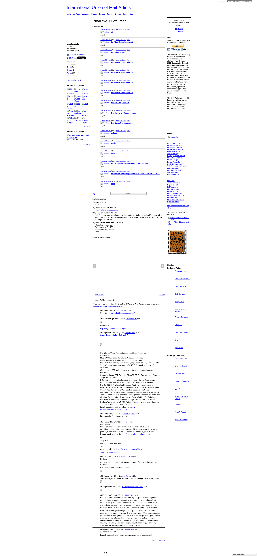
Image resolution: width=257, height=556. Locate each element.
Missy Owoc (179, 302)
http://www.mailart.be (174, 147)
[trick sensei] (77, 91)
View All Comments (158, 540)
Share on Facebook (76, 55)
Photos (69, 73)
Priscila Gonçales (181, 317)
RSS (94, 194)
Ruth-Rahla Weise (181, 332)
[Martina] (77, 106)
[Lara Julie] (170, 394)
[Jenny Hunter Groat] (170, 386)
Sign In (222, 2)
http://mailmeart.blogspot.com (106, 210)
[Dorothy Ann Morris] (77, 98)
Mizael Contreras (181, 420)
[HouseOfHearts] (77, 113)
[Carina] (70, 98)
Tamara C (123, 310)
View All (87, 126)
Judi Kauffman (180, 294)
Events (69, 67)
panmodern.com (173, 175)
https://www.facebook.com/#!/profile (130, 449)
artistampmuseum (173, 183)
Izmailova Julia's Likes (75, 80)
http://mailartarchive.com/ (176, 195)
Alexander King (180, 271)
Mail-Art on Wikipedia (175, 149)
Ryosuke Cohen (173, 202)
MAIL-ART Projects (174, 168)
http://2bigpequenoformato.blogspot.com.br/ (117, 329)
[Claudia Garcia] (170, 291)
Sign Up (216, 2)
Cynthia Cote (180, 374)
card (113, 184)
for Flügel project (118, 52)
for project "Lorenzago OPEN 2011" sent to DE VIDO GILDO (135, 174)
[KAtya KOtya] (77, 120)
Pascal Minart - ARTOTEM (180, 310)
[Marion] (170, 409)
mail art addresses (174, 170)
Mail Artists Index (173, 189)
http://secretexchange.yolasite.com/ (136, 434)
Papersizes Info (173, 185)
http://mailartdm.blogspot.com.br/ (122, 313)
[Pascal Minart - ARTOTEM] (170, 314)
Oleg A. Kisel (129, 495)
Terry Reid (124, 422)
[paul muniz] (170, 353)
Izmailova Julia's (121, 29)
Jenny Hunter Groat (182, 381)
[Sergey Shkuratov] (85, 113)
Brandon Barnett (181, 366)
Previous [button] (94, 266)
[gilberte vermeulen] (85, 91)
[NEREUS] (85, 98)
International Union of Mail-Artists (99, 7)
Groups (69, 70)
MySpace (73, 58)
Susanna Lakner (127, 456)
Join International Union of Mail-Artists (107, 306)
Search (254, 2)
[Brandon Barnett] (170, 371)
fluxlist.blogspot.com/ (174, 164)
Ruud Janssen (86, 553)
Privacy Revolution (174, 162)
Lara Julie (178, 389)
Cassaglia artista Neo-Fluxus (132, 487)
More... (128, 193)
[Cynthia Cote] (170, 378)
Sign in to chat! (238, 554)
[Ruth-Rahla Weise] (170, 337)
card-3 (113, 153)
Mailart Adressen (173, 191)
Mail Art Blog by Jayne (175, 158)
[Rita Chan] (170, 330)
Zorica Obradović (106, 29)
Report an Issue (171, 553)
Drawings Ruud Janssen (176, 156)
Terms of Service (185, 553)
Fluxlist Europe (172, 160)
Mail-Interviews (172, 197)
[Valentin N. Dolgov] (70, 120)
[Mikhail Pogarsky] (70, 91)
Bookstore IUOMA (173, 152)
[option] (128, 266)
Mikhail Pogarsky (129, 414)
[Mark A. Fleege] (170, 417)
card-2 (113, 143)
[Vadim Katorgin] (70, 113)
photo (128, 29)
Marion (177, 404)
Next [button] (162, 266)
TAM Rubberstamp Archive (177, 166)
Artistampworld (172, 172)
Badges (161, 553)
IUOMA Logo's (172, 187)
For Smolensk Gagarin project (123, 113)
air (112, 32)
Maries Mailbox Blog (174, 193)
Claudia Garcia (180, 286)
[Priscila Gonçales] (170, 322)
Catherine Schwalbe (182, 279)
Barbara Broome (181, 358)
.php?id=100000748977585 (110, 452)
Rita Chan (178, 325)
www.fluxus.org (172, 154)
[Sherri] (170, 345)
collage (114, 133)
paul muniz (179, 348)
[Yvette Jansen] (70, 106)
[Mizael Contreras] (170, 425)
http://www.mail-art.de (175, 145)
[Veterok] (85, 106)
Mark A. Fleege (180, 412)
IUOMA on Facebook (174, 143)
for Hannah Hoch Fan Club (122, 62)
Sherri (177, 340)
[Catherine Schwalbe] (170, 284)
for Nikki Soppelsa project (122, 42)
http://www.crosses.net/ (175, 200)
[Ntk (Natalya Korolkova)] (85, 120)
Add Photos (99, 295)
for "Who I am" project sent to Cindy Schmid (129, 163)
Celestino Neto (131, 319)
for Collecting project (120, 103)
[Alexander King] (170, 276)
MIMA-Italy (171, 181)
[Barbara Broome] (170, 363)
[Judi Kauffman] (170, 299)
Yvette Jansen (126, 476)
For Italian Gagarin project (122, 123)
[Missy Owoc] (170, 307)
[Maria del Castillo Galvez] (170, 402)
